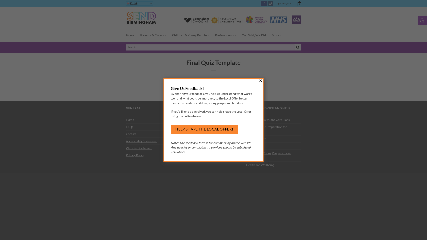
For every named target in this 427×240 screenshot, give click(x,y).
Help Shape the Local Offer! (204, 129)
